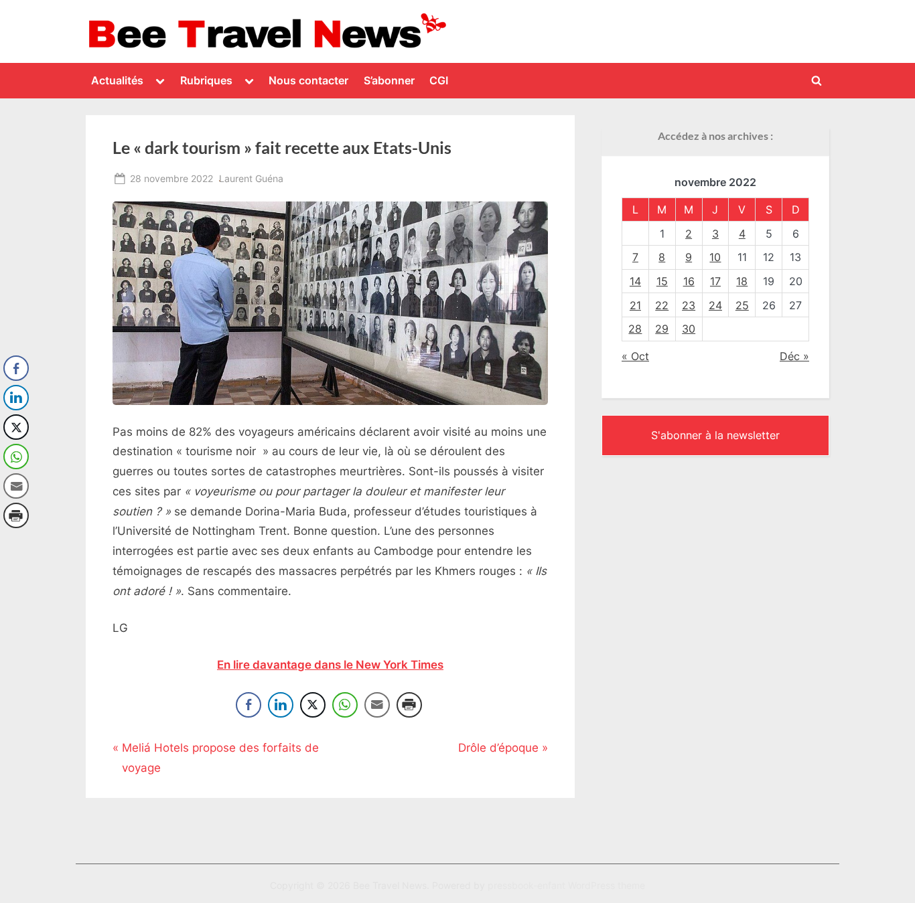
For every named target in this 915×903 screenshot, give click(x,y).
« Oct (635, 356)
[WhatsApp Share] (345, 705)
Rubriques (206, 80)
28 (635, 328)
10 (715, 257)
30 (688, 328)
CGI (438, 80)
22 (661, 305)
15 (662, 281)
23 (688, 305)
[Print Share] (409, 705)
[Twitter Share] (313, 705)
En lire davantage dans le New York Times (330, 664)
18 (742, 281)
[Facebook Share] (248, 705)
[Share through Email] (377, 705)
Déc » (794, 356)
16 (689, 281)
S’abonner (389, 80)
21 (635, 305)
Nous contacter (308, 80)
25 (742, 305)
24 (715, 305)
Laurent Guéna (251, 178)
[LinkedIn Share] (280, 705)
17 (715, 281)
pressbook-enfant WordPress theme (566, 885)
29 (661, 328)
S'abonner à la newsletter (715, 435)
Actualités (117, 80)
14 (635, 281)
